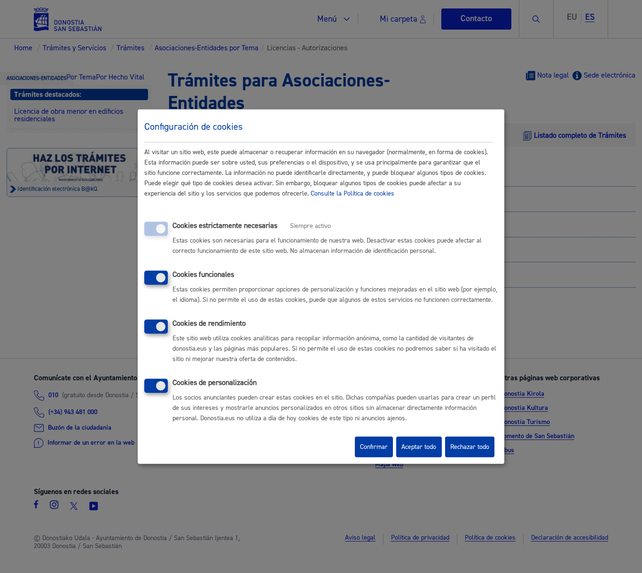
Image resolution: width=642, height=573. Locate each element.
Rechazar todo (469, 447)
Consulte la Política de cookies (352, 193)
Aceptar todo (418, 447)
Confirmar (374, 447)
